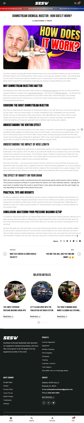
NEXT (72, 250)
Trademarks (7, 400)
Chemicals (45, 356)
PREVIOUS (13, 250)
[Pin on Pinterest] (67, 241)
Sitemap (6, 404)
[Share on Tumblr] (70, 241)
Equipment (45, 346)
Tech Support (46, 367)
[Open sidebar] (82, 129)
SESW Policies (8, 396)
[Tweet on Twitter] (64, 241)
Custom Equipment (48, 342)
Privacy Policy (8, 389)
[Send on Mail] (80, 241)
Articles (5, 386)
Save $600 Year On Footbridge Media (55, 371)
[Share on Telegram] (73, 241)
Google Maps (7, 382)
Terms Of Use (8, 393)
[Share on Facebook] (61, 241)
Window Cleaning (48, 349)
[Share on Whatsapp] (77, 241)
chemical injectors (61, 93)
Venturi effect (71, 130)
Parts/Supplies (47, 353)
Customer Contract (48, 363)
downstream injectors (50, 90)
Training (45, 360)
